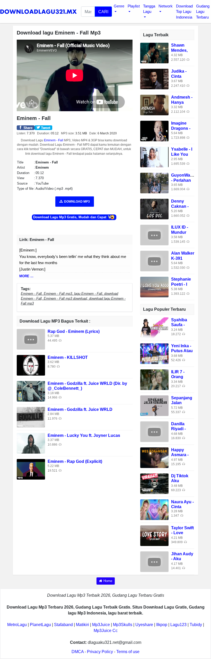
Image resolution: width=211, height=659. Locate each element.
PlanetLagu (40, 624)
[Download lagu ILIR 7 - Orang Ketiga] (154, 379)
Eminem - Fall (53, 140)
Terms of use (127, 651)
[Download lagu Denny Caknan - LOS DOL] (154, 209)
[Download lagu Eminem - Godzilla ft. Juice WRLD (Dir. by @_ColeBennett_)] (31, 391)
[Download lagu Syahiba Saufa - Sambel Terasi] (154, 327)
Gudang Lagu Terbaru (202, 11)
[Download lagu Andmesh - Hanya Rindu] (154, 105)
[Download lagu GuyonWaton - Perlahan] (154, 183)
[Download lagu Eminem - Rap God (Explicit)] (31, 469)
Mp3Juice (101, 624)
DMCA (78, 651)
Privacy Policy (100, 651)
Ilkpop (161, 624)
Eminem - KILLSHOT (68, 357)
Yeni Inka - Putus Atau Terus (182, 351)
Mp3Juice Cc (106, 630)
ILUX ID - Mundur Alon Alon (180, 232)
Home (107, 581)
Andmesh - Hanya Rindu (181, 102)
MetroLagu (17, 624)
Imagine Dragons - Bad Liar (180, 128)
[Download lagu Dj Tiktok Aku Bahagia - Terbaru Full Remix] (154, 483)
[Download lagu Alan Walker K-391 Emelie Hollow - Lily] (154, 261)
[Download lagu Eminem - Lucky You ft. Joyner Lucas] (31, 443)
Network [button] (166, 6)
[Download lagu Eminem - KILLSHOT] (31, 365)
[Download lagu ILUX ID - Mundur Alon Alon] (154, 235)
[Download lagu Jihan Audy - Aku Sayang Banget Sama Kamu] (154, 561)
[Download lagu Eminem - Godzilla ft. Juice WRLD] (31, 417)
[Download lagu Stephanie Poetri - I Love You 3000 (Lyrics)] (154, 287)
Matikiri (82, 624)
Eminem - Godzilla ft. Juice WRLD (80, 409)
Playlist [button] (134, 6)
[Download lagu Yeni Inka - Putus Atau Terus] (154, 353)
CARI (103, 11)
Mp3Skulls (122, 624)
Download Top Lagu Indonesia (184, 11)
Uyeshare (144, 624)
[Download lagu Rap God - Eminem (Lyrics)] (31, 339)
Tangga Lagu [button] (149, 9)
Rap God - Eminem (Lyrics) (74, 331)
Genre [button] (119, 6)
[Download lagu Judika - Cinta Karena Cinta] (154, 79)
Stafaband (63, 624)
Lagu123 (178, 624)
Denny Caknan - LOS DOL (180, 206)
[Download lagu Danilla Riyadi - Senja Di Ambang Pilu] (154, 431)
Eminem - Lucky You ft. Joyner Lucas (84, 435)
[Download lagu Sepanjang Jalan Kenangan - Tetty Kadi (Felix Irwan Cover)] (154, 405)
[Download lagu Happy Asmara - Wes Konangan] (154, 457)
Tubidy (196, 624)
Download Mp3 (77, 201)
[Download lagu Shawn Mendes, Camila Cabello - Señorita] (154, 53)
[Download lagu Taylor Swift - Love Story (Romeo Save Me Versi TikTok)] (154, 535)
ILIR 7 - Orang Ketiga (177, 377)
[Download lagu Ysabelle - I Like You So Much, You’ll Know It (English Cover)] (154, 157)
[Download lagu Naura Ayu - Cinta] (154, 509)
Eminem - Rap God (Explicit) (75, 461)
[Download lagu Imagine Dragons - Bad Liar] (154, 131)
